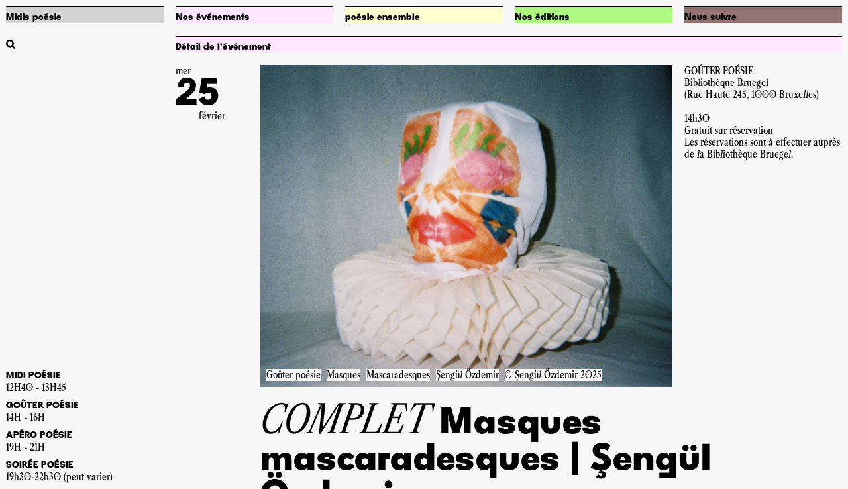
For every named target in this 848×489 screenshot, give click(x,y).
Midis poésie (34, 17)
